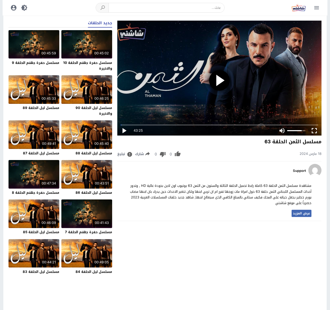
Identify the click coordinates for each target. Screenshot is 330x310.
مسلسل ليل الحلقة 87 (41, 153)
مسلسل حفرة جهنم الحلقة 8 (35, 192)
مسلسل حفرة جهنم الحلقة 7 (88, 232)
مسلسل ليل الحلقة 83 (41, 272)
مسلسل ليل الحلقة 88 (94, 153)
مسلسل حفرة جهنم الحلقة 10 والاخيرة (87, 66)
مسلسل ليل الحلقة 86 (94, 192)
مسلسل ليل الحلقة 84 (94, 272)
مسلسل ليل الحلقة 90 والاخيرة (94, 111)
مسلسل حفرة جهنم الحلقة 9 (35, 63)
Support (299, 170)
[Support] (314, 175)
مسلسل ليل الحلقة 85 (41, 232)
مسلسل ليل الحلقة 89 (41, 108)
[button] (102, 7)
